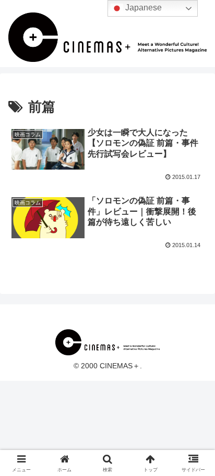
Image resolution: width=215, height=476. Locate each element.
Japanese (142, 7)
